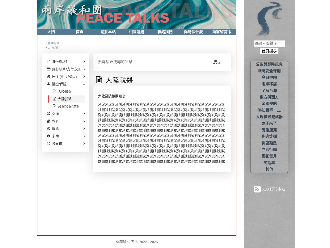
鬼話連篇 (269, 130)
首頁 (79, 32)
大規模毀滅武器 (269, 117)
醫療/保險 (53, 43)
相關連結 (136, 32)
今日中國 (269, 77)
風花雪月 (269, 156)
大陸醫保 (65, 92)
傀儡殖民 (269, 143)
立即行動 (269, 150)
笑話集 (269, 163)
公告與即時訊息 (269, 64)
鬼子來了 (269, 123)
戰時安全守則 (269, 71)
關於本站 (108, 32)
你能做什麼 (193, 32)
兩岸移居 (269, 84)
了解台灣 (269, 91)
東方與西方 (269, 97)
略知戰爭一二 (269, 110)
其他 (269, 169)
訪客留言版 (221, 32)
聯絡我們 (165, 32)
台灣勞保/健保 (68, 106)
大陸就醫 (53, 47)
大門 (51, 32)
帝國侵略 (269, 104)
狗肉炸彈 (269, 136)
